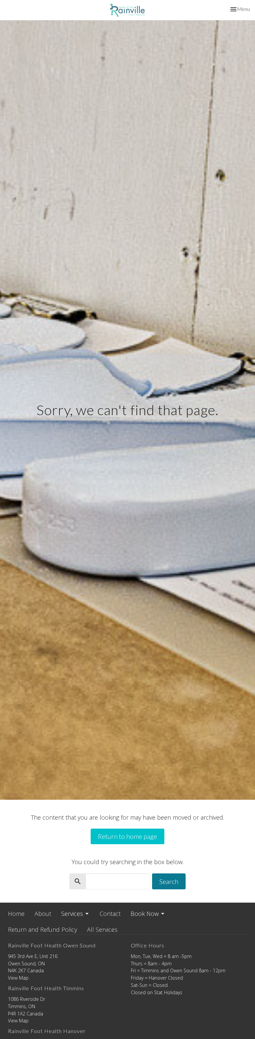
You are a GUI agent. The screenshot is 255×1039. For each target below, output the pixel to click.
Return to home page (127, 836)
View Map (18, 978)
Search (168, 881)
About (43, 914)
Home (16, 914)
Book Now (144, 914)
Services (72, 914)
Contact (110, 914)
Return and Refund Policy (42, 929)
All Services (102, 929)
